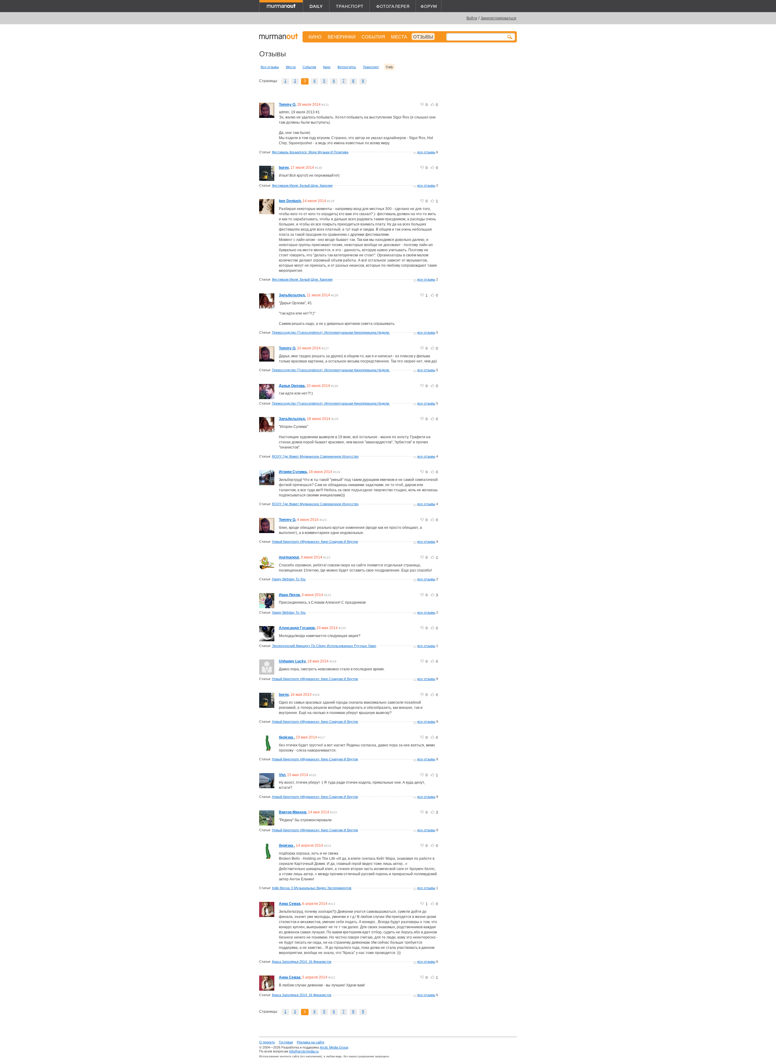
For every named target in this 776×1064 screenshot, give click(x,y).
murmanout (289, 557)
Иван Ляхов (289, 595)
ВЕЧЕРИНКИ (342, 36)
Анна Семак (289, 904)
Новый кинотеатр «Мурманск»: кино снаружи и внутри (315, 541)
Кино (326, 67)
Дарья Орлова (292, 386)
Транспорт (371, 67)
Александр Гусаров (297, 628)
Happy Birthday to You (289, 579)
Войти (472, 18)
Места (291, 67)
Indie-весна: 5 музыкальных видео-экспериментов (311, 888)
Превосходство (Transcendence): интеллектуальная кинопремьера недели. (331, 332)
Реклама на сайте (310, 1042)
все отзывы (426, 152)
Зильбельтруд (292, 295)
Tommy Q (287, 104)
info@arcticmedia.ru (304, 1051)
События (309, 67)
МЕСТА (399, 36)
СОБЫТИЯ (373, 36)
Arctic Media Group (334, 1047)
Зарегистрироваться (498, 18)
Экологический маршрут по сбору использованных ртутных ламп (324, 646)
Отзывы (423, 36)
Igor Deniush (290, 201)
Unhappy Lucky (292, 661)
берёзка (286, 737)
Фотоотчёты (346, 67)
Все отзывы (270, 67)
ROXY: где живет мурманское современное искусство (315, 456)
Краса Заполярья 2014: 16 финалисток (301, 961)
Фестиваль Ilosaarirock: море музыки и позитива (310, 152)
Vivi (282, 775)
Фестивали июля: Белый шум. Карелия (302, 185)
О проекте (267, 1042)
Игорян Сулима (293, 472)
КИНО (315, 36)
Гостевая (286, 1042)
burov (284, 167)
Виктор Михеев (292, 812)
